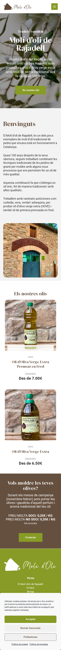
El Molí (30, 587)
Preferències (30, 637)
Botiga (30, 591)
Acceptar (30, 619)
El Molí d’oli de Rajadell (30, 584)
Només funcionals (30, 628)
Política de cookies (20, 644)
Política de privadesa (39, 644)
